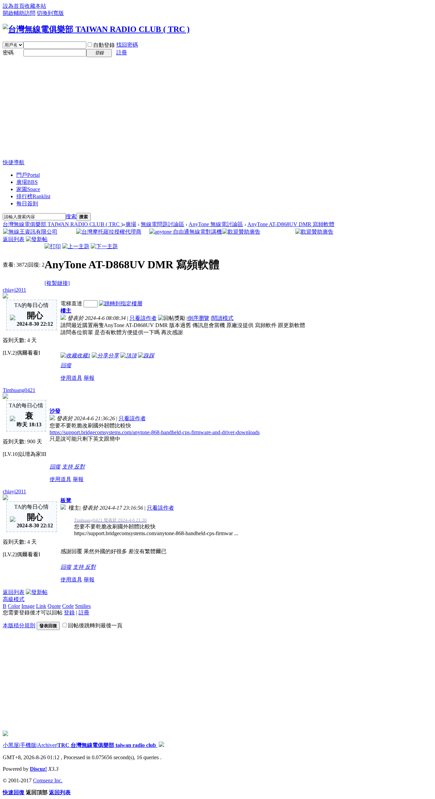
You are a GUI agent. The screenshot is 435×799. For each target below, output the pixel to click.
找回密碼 (127, 45)
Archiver (46, 745)
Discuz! (38, 769)
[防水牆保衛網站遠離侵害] (161, 745)
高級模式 (13, 599)
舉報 (89, 378)
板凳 (65, 500)
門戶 (28, 175)
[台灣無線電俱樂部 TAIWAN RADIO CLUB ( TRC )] (96, 29)
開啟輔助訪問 (19, 13)
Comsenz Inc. (48, 780)
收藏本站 (35, 6)
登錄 (69, 612)
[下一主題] (104, 246)
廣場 (27, 182)
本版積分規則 (19, 625)
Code (68, 606)
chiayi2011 (14, 290)
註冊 (121, 52)
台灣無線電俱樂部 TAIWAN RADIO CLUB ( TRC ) (63, 224)
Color (14, 606)
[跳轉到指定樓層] (120, 303)
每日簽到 (27, 203)
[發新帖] (37, 239)
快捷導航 (13, 162)
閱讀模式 (222, 318)
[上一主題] (75, 246)
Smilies (83, 606)
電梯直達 (71, 303)
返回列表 (13, 239)
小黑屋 (11, 745)
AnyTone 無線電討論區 (216, 224)
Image (28, 606)
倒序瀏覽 (198, 318)
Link (41, 606)
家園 (28, 189)
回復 (65, 365)
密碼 (8, 52)
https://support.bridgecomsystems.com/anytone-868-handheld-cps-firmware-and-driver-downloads (155, 432)
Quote (54, 606)
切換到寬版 (50, 13)
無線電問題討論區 (162, 224)
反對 (79, 467)
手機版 (28, 745)
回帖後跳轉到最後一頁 (95, 625)
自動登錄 (104, 45)
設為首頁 (13, 6)
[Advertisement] (217, 108)
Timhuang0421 (19, 390)
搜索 (71, 216)
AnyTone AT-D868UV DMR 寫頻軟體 (290, 224)
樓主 (65, 310)
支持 (68, 467)
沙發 (55, 411)
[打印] (53, 246)
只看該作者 (143, 318)
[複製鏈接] (57, 283)
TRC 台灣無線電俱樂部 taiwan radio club (107, 745)
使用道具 (71, 378)
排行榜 (33, 196)
